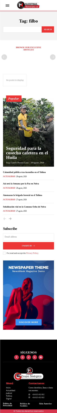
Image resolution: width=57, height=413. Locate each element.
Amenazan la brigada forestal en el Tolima (22, 195)
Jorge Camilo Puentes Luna (17, 163)
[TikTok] (28, 357)
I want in (27, 246)
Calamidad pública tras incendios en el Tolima (24, 172)
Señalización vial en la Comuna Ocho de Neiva (24, 207)
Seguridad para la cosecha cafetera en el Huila (27, 153)
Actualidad (9, 176)
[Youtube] (40, 357)
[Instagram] (22, 357)
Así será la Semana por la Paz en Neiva (21, 184)
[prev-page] (4, 57)
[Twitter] (34, 357)
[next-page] (10, 219)
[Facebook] (16, 357)
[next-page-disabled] (52, 57)
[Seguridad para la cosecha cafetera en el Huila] (28, 132)
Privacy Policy (32, 253)
